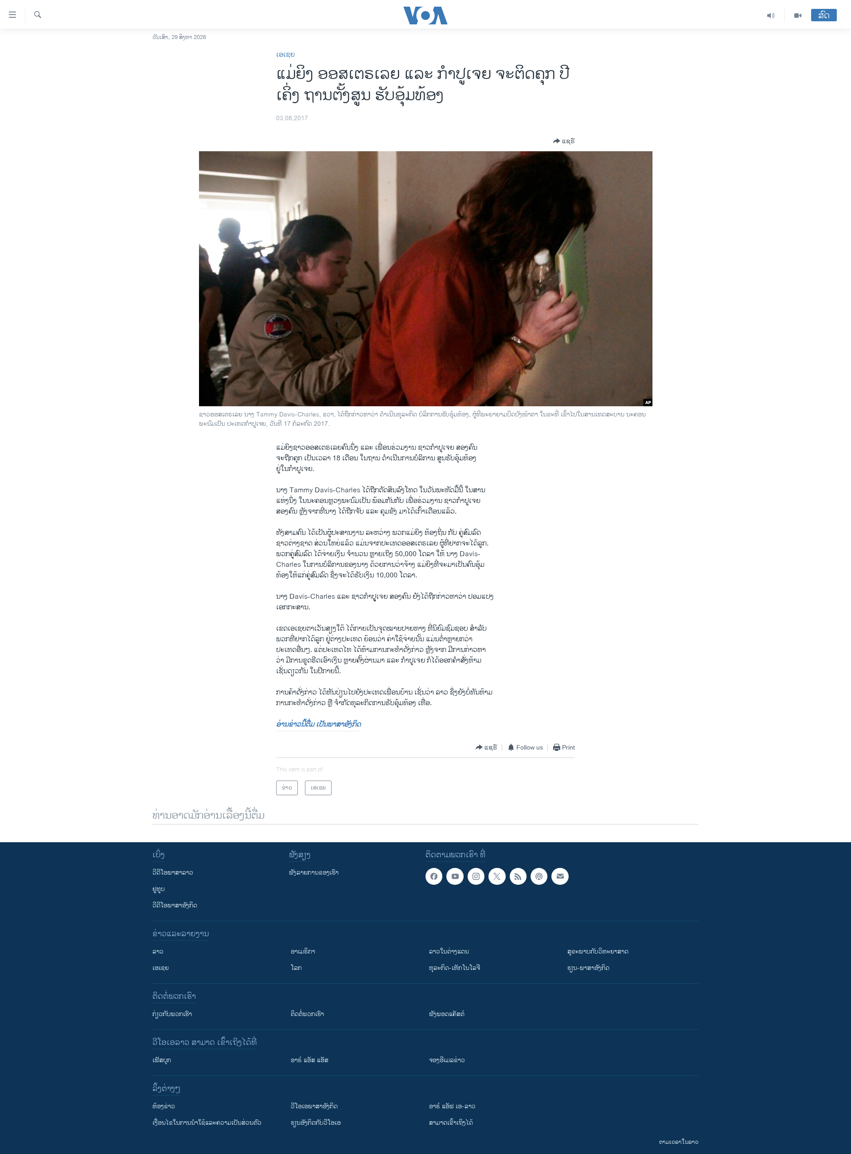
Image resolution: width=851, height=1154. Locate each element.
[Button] (564, 141)
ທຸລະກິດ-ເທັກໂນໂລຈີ (454, 968)
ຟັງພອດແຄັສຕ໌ (447, 1014)
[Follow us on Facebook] (434, 876)
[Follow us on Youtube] (454, 876)
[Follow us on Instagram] (476, 876)
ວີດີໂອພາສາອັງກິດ (174, 905)
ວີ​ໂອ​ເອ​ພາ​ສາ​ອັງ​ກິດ (314, 1106)
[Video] (798, 15)
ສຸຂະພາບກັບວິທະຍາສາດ (597, 951)
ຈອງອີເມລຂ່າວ (447, 1060)
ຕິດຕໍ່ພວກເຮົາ (307, 1014)
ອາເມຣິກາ (303, 951)
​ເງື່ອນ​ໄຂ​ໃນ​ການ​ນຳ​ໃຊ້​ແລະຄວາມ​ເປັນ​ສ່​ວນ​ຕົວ (207, 1122)
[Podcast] (539, 876)
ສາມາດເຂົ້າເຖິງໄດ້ (451, 1122)
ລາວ (158, 951)
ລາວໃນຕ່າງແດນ (449, 951)
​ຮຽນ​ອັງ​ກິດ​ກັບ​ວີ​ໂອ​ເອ (316, 1122)
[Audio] (771, 15)
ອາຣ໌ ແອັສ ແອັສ (309, 1060)
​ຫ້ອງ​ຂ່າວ (163, 1106)
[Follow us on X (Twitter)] (496, 876)
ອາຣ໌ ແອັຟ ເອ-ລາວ (452, 1106)
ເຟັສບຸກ (161, 1060)
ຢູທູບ (158, 889)
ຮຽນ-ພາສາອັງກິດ (588, 968)
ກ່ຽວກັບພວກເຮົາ (172, 1014)
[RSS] (518, 876)
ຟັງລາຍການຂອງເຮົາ (314, 872)
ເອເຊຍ (285, 55)
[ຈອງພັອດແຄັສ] (559, 876)
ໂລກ (296, 968)
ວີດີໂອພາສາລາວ (172, 872)
